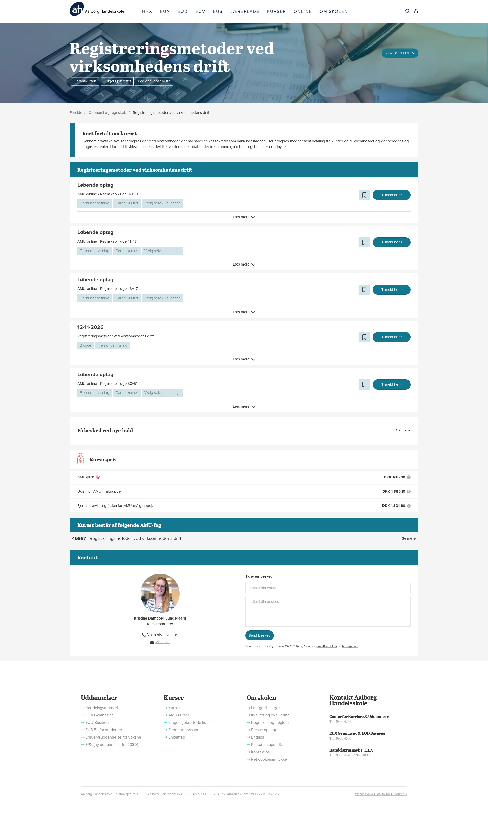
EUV (200, 11)
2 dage (86, 345)
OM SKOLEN (333, 11)
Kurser (174, 697)
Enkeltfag (176, 737)
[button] (364, 195)
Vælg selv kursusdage (162, 203)
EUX (165, 11)
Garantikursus (126, 203)
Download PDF (398, 53)
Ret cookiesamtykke (269, 759)
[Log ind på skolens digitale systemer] (416, 11)
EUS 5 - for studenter (103, 729)
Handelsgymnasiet (101, 707)
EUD (183, 11)
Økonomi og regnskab (107, 112)
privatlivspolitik (326, 646)
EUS (218, 11)
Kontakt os (260, 752)
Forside (76, 112)
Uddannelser (99, 697)
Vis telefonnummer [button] (162, 634)
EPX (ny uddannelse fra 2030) (111, 744)
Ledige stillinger (265, 707)
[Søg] (407, 11)
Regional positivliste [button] (154, 81)
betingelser (350, 646)
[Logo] (104, 9)
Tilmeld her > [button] (391, 195)
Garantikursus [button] (85, 81)
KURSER (276, 11)
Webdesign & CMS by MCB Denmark (381, 794)
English (257, 737)
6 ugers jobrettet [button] (117, 81)
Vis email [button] (162, 642)
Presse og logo (264, 729)
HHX (147, 11)
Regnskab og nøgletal (270, 722)
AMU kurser (178, 715)
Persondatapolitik (266, 744)
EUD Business (97, 722)
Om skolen (261, 697)
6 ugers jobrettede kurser (190, 722)
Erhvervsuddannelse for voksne (113, 737)
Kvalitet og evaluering (270, 715)
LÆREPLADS (245, 11)
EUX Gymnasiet (99, 715)
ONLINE (303, 11)
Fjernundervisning (94, 203)
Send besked (260, 635)
